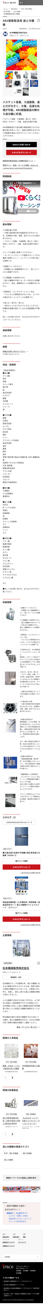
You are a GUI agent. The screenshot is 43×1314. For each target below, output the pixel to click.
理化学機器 (27, 1153)
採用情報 (32, 1270)
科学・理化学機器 (11, 1153)
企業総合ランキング (9, 1246)
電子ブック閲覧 (21, 861)
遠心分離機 (8, 1159)
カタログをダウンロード (21, 152)
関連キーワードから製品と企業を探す (21, 1177)
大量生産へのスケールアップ (19, 1218)
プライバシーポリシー (22, 1266)
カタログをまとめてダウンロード (17, 822)
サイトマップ (22, 1242)
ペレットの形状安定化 (17, 1221)
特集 (24, 1237)
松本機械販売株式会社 (18, 33)
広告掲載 (18, 1273)
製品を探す (6, 1237)
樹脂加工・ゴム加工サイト (17, 1213)
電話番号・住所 (15, 977)
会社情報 (25, 1270)
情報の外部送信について (22, 1268)
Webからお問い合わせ (21, 144)
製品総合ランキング (9, 1242)
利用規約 (18, 1270)
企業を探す (16, 1237)
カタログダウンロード (21, 867)
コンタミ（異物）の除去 (18, 1215)
